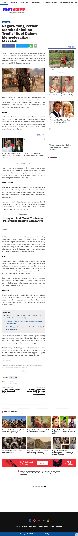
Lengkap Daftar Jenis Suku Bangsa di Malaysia (11, 391)
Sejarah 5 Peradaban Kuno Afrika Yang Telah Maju (37, 452)
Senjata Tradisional (50, 2)
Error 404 (59, 526)
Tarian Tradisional (67, 2)
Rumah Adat (36, 2)
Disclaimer (32, 526)
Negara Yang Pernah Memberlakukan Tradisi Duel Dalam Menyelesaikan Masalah (20, 33)
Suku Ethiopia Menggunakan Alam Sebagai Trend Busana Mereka (25, 328)
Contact (24, 526)
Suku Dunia (13, 377)
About (18, 526)
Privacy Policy (43, 526)
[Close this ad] (76, 534)
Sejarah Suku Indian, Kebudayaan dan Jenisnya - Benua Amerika (63, 453)
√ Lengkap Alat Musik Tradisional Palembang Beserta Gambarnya (23, 219)
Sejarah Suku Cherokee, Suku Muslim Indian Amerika (38, 431)
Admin (11, 381)
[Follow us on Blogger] (48, 520)
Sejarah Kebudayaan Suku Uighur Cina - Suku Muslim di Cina (63, 432)
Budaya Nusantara (38, 534)
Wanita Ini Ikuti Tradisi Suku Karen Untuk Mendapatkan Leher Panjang (25, 316)
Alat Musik (13, 2)
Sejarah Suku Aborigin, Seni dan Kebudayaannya (13, 431)
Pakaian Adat (24, 2)
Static (52, 526)
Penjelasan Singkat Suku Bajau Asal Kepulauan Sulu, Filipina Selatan (25, 322)
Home (5, 2)
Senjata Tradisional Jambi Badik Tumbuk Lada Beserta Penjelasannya (36, 392)
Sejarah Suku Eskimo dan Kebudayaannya (12, 452)
